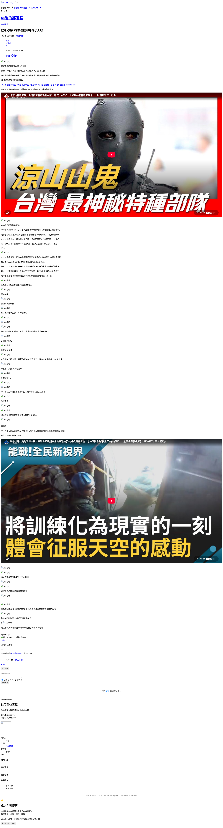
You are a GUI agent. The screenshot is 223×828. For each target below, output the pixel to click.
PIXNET (94, 796)
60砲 (3, 640)
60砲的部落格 (12, 18)
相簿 (7, 41)
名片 (7, 46)
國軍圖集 (19, 660)
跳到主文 (4, 24)
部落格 (8, 43)
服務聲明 (134, 796)
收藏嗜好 (20, 36)
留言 (19, 653)
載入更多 (5, 668)
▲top (3, 664)
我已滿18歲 (6, 823)
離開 (13, 823)
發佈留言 (5, 683)
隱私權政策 (124, 796)
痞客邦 (14, 653)
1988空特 (11, 55)
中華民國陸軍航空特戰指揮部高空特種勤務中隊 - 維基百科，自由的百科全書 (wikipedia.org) (38, 85)
